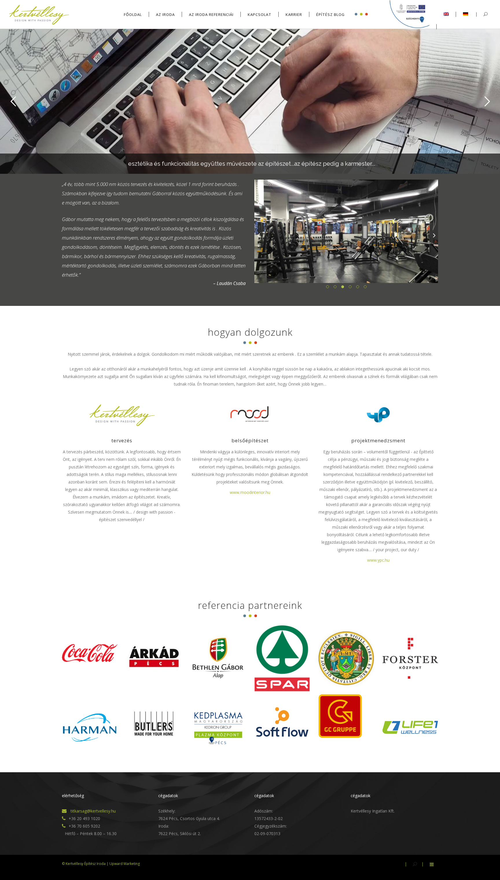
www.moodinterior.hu (250, 492)
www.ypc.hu (378, 560)
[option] (346, 231)
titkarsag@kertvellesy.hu (92, 811)
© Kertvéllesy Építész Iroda (84, 863)
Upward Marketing (124, 863)
